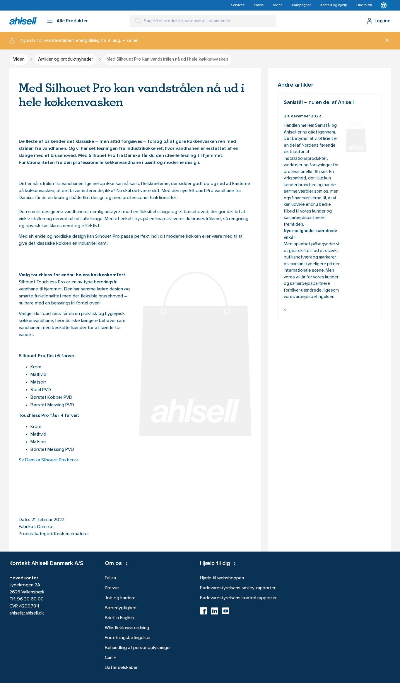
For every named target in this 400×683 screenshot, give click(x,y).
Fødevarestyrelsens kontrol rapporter (238, 598)
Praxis (259, 5)
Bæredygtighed (120, 608)
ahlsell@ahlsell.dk (26, 613)
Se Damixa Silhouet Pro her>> (49, 460)
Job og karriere (120, 598)
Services (238, 5)
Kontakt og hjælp (333, 5)
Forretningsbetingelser (128, 638)
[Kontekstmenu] (384, 5)
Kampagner (301, 5)
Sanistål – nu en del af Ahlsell (329, 207)
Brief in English (119, 618)
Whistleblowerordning (127, 628)
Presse (112, 588)
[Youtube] (225, 613)
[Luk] (385, 40)
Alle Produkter (72, 21)
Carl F (110, 658)
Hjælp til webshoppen (222, 578)
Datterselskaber (121, 668)
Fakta (110, 578)
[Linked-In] (214, 613)
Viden (278, 5)
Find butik (364, 5)
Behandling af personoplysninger (138, 648)
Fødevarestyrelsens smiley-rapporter (238, 588)
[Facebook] (203, 613)
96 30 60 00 (30, 599)
